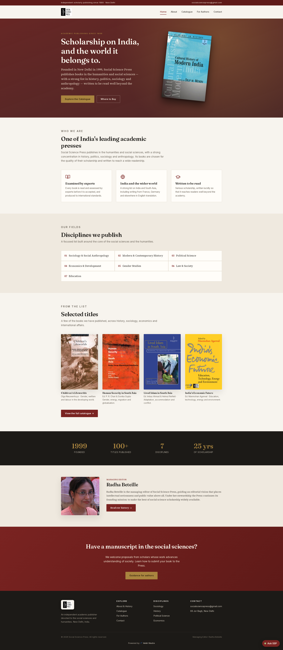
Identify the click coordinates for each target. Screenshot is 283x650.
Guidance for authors (141, 575)
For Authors (203, 11)
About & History (124, 606)
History (157, 611)
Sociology (158, 606)
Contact (218, 11)
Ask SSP (272, 643)
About (174, 11)
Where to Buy (108, 99)
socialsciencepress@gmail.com (207, 2)
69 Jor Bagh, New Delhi (202, 611)
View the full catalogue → (79, 413)
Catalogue (186, 11)
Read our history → (121, 507)
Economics (158, 620)
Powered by (141, 643)
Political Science (161, 615)
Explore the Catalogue (77, 99)
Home (163, 11)
